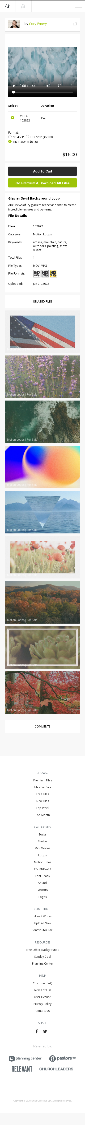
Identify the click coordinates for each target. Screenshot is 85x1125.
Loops (42, 855)
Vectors (43, 890)
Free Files (42, 794)
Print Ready (42, 876)
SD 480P (18, 137)
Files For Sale (42, 787)
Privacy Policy (42, 1004)
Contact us (42, 1011)
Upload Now (42, 923)
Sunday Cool (42, 957)
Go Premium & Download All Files (43, 183)
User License (42, 997)
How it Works (42, 916)
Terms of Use (42, 990)
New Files (42, 801)
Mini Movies (42, 848)
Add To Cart (42, 171)
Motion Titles (42, 862)
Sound (42, 883)
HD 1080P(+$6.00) (25, 142)
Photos (42, 841)
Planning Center (42, 964)
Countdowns (42, 869)
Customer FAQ (42, 983)
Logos (42, 897)
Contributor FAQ (42, 930)
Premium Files (42, 780)
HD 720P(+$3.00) (41, 137)
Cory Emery (38, 23)
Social (43, 834)
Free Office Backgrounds (42, 950)
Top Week (42, 808)
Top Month (42, 815)
